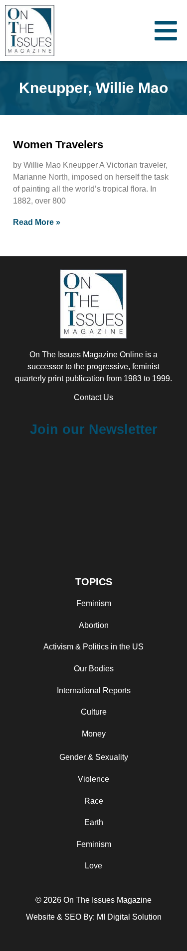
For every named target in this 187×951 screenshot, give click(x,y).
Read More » (36, 222)
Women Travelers (58, 144)
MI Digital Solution (129, 917)
